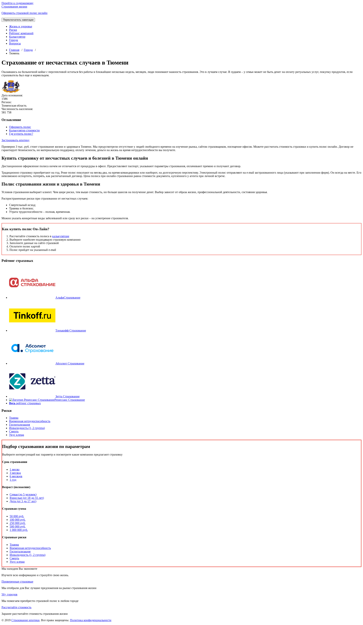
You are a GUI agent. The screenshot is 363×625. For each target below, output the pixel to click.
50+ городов (9, 594)
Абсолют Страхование (69, 363)
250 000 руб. (18, 523)
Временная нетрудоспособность (29, 421)
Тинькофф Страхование (70, 330)
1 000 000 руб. (19, 529)
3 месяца (15, 472)
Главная (14, 49)
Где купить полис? (21, 133)
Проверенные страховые (17, 581)
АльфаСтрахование (67, 297)
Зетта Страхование (67, 396)
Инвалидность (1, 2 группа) (27, 428)
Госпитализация (19, 424)
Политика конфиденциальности (90, 620)
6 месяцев (16, 476)
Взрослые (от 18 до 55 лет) (27, 497)
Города (13, 40)
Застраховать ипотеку (15, 140)
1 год (13, 479)
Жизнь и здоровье (20, 26)
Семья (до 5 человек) (23, 494)
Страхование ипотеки (25, 620)
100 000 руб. (18, 519)
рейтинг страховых (25, 403)
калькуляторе (60, 236)
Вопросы (15, 43)
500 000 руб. (18, 526)
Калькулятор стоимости (24, 130)
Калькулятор (17, 36)
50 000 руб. (17, 516)
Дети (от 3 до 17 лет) (23, 501)
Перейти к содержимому (17, 3)
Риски (13, 29)
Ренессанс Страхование (69, 399)
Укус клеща (16, 434)
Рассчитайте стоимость (16, 607)
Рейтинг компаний (21, 33)
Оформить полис (20, 127)
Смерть (14, 431)
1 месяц (14, 469)
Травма (13, 417)
